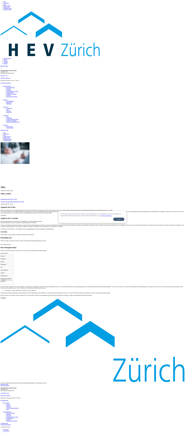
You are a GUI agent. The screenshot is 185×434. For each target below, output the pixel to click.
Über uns (5, 61)
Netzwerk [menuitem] (8, 110)
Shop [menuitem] (4, 1)
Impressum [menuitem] (5, 429)
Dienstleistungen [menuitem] (7, 411)
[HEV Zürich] (81, 56)
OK (119, 219)
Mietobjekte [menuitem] (9, 102)
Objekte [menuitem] (8, 404)
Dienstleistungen (7, 58)
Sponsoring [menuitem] (9, 112)
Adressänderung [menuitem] (10, 127)
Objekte (5, 59)
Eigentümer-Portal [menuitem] (7, 8)
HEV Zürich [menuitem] (6, 402)
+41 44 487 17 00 (5, 393)
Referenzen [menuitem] (9, 103)
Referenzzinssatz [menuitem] (7, 9)
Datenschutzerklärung (107, 215)
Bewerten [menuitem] (8, 88)
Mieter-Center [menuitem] (6, 7)
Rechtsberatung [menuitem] (9, 92)
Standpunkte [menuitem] (9, 118)
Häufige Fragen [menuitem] (7, 5)
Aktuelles (5, 62)
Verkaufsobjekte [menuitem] (10, 101)
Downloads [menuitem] (6, 3)
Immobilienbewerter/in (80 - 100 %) (9, 199)
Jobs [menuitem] (4, 4)
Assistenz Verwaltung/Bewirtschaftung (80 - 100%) (12, 201)
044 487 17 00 (4, 75)
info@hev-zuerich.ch (5, 78)
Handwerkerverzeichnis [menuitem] (11, 96)
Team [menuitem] (7, 109)
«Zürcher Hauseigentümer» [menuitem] (12, 119)
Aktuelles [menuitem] (8, 406)
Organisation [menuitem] (9, 108)
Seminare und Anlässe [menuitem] (11, 94)
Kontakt (5, 63)
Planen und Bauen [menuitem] (10, 87)
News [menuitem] (7, 116)
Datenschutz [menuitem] (6, 430)
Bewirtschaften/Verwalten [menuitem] (12, 91)
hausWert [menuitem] (8, 95)
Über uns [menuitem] (8, 405)
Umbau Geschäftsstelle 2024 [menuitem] (12, 122)
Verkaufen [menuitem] (8, 90)
